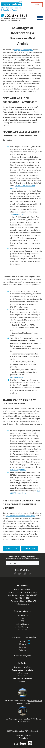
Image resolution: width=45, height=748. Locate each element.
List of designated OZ (18, 469)
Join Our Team (22, 629)
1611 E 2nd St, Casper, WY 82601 (29, 720)
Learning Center (22, 615)
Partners (23, 681)
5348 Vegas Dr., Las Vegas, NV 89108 (29, 702)
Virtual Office (22, 676)
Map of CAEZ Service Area (25, 492)
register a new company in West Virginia (20, 515)
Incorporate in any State (22, 655)
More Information (16, 377)
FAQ (22, 621)
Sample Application (17, 214)
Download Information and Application (22, 187)
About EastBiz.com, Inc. (22, 627)
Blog (22, 618)
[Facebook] (14, 573)
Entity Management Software (23, 678)
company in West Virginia (23, 49)
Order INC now (29, 548)
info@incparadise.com (22, 604)
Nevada (22, 641)
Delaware (22, 647)
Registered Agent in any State (22, 670)
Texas (22, 653)
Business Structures (22, 624)
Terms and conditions (23, 735)
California (22, 650)
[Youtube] (25, 573)
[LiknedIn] (30, 573)
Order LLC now (11, 548)
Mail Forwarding (22, 673)
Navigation (40, 18)
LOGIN (36, 4)
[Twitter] (20, 573)
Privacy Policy (23, 738)
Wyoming (22, 644)
